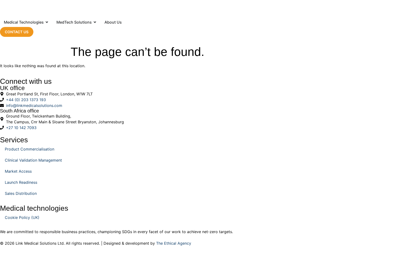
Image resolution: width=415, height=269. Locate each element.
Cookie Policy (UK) (22, 217)
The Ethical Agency (173, 243)
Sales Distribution (21, 193)
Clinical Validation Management (33, 160)
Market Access (18, 171)
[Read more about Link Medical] (207, 9)
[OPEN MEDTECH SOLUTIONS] (95, 22)
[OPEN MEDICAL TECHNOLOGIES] (47, 22)
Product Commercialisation (29, 149)
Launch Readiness (21, 182)
